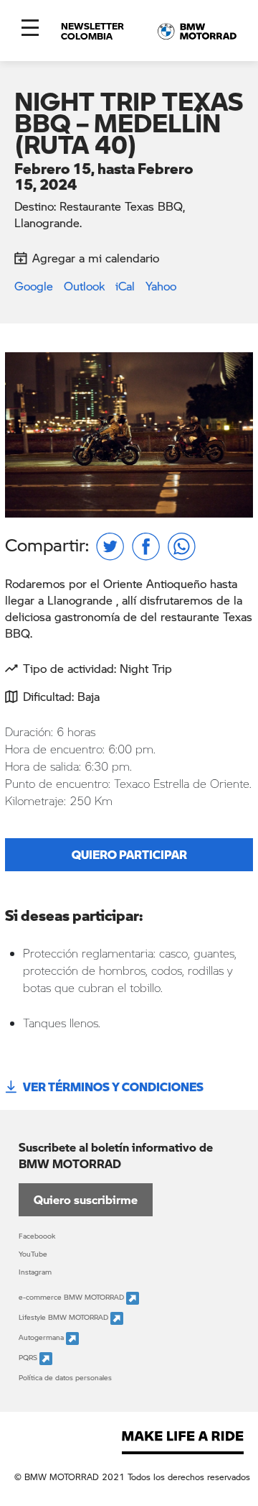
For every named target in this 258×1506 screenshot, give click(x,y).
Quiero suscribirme (86, 1199)
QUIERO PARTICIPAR (129, 854)
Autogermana (42, 1338)
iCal (125, 285)
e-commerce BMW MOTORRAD (72, 1298)
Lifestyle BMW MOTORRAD (64, 1318)
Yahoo (160, 285)
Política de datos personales (65, 1377)
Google (33, 285)
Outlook (84, 285)
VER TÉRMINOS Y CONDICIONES (113, 1086)
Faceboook (37, 1236)
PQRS (29, 1358)
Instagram (35, 1272)
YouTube (33, 1254)
